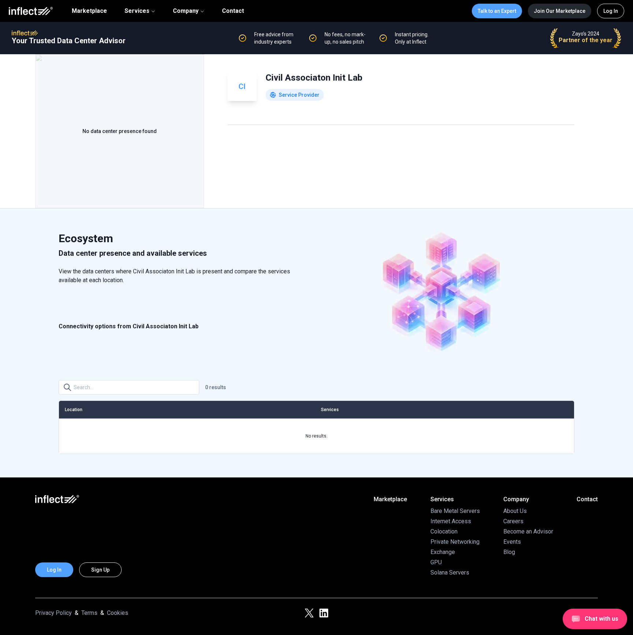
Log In (610, 11)
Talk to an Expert (497, 11)
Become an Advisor (528, 531)
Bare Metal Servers (455, 510)
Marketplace (89, 11)
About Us (515, 510)
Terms (89, 612)
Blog (509, 552)
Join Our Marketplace (559, 11)
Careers (513, 521)
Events (512, 541)
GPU (436, 562)
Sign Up (100, 570)
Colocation (444, 531)
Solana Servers (449, 572)
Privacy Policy (53, 612)
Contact (233, 11)
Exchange (442, 552)
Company (186, 10)
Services (137, 10)
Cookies (117, 612)
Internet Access (450, 521)
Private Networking (455, 541)
